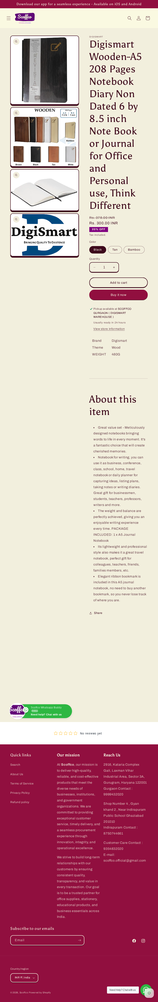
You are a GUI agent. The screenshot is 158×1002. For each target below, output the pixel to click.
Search (15, 764)
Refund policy (19, 802)
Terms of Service (22, 783)
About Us (16, 774)
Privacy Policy (20, 792)
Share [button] (98, 613)
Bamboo (134, 249)
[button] (8, 18)
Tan (115, 249)
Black (98, 249)
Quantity (94, 258)
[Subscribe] (79, 940)
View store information (109, 328)
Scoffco (24, 992)
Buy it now (119, 295)
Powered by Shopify (40, 992)
